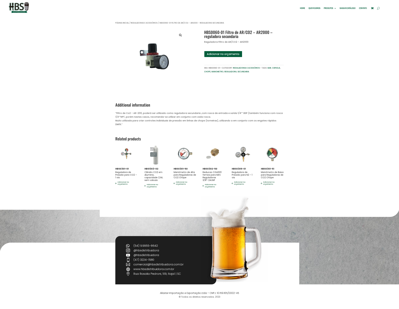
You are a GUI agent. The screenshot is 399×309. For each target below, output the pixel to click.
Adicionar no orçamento (223, 54)
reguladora (230, 71)
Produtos (328, 8)
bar (269, 68)
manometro (218, 71)
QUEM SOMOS (314, 8)
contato (363, 8)
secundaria (243, 71)
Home (302, 8)
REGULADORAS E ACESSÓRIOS (144, 23)
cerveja (276, 68)
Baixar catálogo (348, 8)
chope (207, 71)
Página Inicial (122, 23)
